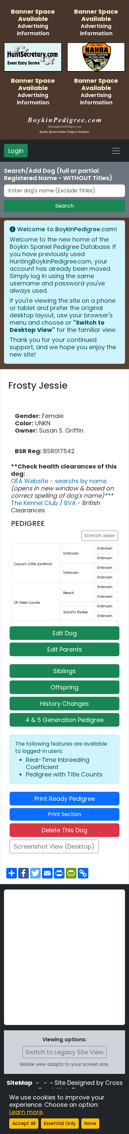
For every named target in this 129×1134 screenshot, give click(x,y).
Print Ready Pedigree (64, 798)
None (90, 1123)
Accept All (23, 1123)
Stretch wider (99, 535)
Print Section (64, 814)
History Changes (64, 703)
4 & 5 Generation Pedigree (64, 720)
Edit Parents (64, 649)
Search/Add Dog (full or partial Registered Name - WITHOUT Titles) (58, 174)
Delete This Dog (64, 830)
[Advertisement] (64, 957)
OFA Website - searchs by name (59, 481)
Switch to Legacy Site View (64, 1052)
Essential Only (60, 1123)
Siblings (64, 671)
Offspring (64, 687)
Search (64, 206)
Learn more (26, 1112)
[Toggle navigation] (116, 151)
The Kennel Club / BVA (44, 503)
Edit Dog (65, 633)
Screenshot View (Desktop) (54, 846)
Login (15, 151)
